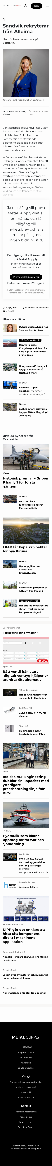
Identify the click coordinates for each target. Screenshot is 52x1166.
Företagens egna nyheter (19, 632)
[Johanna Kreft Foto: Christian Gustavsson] (26, 73)
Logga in (39, 283)
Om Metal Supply (26, 1127)
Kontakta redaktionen (26, 1112)
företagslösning (35, 293)
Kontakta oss (26, 1117)
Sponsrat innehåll (26, 1097)
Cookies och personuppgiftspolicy (26, 1082)
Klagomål (26, 1092)
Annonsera (26, 1063)
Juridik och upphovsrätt (26, 1087)
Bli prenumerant (26, 1052)
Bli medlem (26, 1057)
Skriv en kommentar (37, 307)
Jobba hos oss (26, 1122)
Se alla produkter (26, 1068)
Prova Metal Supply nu (26, 277)
